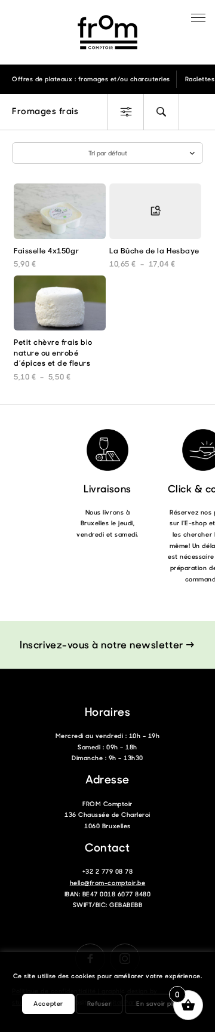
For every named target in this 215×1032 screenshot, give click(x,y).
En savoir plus (158, 1003)
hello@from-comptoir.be (107, 882)
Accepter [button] (48, 1003)
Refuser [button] (99, 1003)
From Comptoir (107, 32)
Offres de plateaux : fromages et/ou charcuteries (91, 79)
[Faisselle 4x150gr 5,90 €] (60, 213)
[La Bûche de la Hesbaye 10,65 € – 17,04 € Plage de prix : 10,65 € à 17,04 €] (155, 213)
